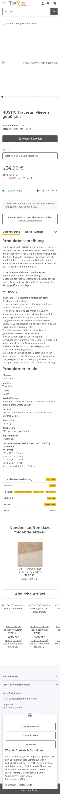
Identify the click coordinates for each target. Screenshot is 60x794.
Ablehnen (31, 744)
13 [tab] (39, 97)
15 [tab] (45, 97)
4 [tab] (11, 97)
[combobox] (30, 155)
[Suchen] (54, 11)
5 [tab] (15, 97)
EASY (10, 285)
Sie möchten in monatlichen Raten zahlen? (30, 219)
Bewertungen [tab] (34, 231)
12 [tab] (36, 97)
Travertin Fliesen (22, 128)
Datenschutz (25, 785)
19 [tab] (58, 97)
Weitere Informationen (30, 220)
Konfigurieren (30, 735)
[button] (42, 3)
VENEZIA (34, 275)
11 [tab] (33, 97)
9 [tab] (27, 97)
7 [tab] (21, 97)
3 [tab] (8, 97)
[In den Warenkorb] (4, 33)
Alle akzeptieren (30, 726)
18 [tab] (55, 97)
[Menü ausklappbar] (4, 2)
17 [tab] (51, 97)
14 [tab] (42, 97)
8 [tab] (24, 97)
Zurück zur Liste (12, 23)
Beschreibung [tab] (11, 231)
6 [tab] (18, 97)
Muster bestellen (31, 138)
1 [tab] (2, 97)
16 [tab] (48, 97)
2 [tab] (5, 97)
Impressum (10, 785)
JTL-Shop (35, 790)
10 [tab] (30, 97)
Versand (27, 178)
